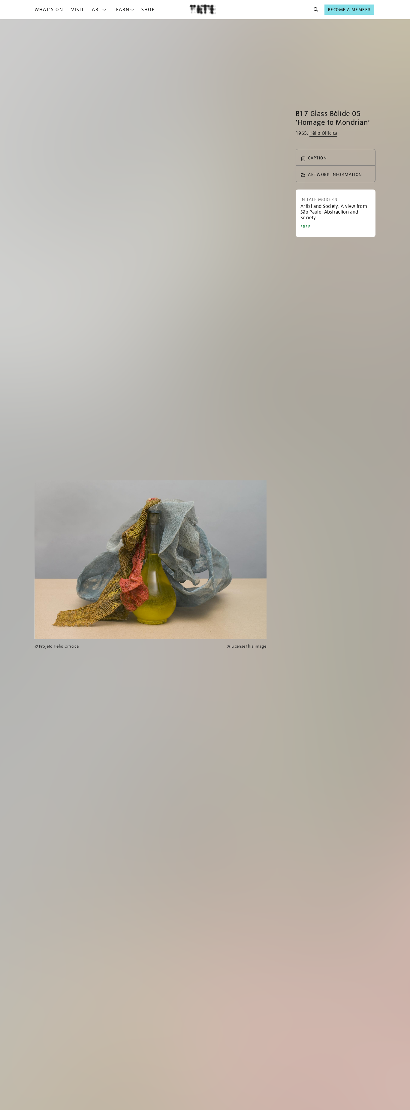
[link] (128, 646)
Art (97, 10)
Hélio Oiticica (323, 133)
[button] (314, 10)
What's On (49, 10)
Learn (121, 10)
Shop (148, 10)
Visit (77, 10)
